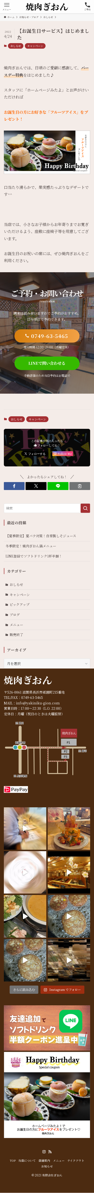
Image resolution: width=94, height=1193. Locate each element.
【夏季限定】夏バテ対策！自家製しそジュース (41, 535)
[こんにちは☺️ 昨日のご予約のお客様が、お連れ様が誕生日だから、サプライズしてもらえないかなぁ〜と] (69, 828)
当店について (27, 1160)
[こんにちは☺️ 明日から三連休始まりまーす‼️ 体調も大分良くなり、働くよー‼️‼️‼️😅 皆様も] (69, 916)
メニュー (16, 624)
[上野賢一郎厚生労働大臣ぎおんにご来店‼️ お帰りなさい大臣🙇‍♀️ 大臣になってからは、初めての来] (25, 828)
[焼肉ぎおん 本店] (47, 6)
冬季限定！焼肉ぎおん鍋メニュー (31, 545)
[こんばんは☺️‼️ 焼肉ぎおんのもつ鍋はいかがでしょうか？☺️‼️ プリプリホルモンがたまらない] (25, 916)
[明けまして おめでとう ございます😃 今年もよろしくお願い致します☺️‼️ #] (69, 960)
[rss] (50, 1152)
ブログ (15, 614)
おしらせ (15, 46)
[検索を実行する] (85, 508)
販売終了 (16, 634)
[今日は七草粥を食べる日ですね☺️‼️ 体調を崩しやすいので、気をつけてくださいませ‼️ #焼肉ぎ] (25, 960)
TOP (13, 1160)
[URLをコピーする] (79, 486)
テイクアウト (75, 1160)
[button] (14, 486)
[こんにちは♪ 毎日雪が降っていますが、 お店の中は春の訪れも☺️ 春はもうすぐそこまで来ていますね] (69, 872)
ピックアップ (19, 604)
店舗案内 (44, 1160)
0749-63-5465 (32, 697)
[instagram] (44, 1152)
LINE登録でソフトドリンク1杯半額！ (34, 556)
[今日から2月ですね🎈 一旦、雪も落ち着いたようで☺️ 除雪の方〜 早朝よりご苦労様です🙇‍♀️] (25, 872)
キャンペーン (35, 46)
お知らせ (47, 1166)
